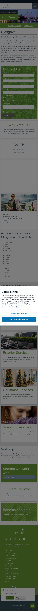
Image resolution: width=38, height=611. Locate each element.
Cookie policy (14, 307)
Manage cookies (19, 313)
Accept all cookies (19, 319)
